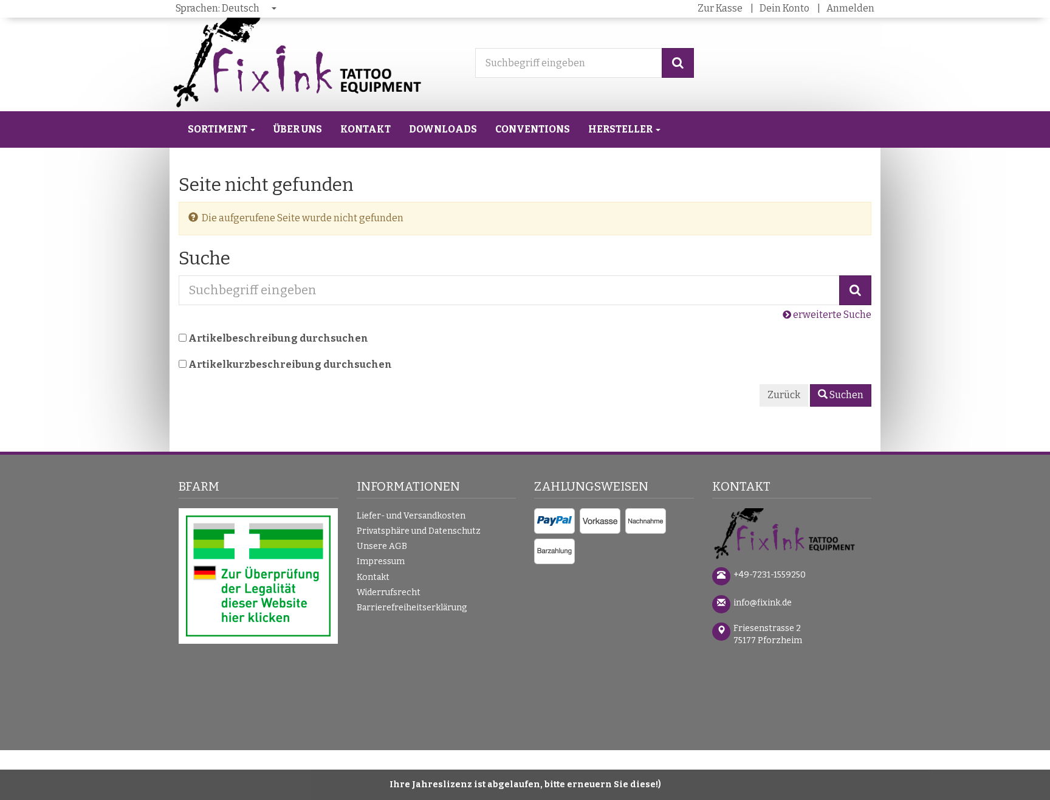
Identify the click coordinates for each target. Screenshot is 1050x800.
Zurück (783, 395)
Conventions (532, 129)
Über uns (297, 129)
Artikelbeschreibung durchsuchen (278, 338)
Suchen (845, 395)
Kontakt (365, 129)
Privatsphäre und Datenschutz (419, 531)
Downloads (443, 129)
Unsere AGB (382, 546)
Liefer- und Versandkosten (411, 516)
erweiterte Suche (831, 314)
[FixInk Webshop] (792, 535)
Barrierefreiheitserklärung (412, 607)
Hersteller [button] (621, 129)
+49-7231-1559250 (769, 575)
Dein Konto (784, 8)
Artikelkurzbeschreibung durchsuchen (290, 364)
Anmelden (850, 8)
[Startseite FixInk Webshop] (310, 63)
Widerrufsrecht (388, 592)
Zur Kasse (720, 8)
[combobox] (227, 9)
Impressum (381, 561)
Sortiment (218, 129)
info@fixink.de (762, 603)
